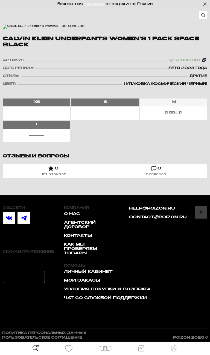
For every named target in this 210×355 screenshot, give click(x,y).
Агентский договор (80, 225)
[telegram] (24, 218)
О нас (72, 214)
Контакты (78, 236)
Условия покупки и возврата (107, 289)
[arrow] (201, 212)
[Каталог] (36, 348)
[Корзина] (141, 348)
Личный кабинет (88, 272)
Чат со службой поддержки (105, 298)
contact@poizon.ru (158, 217)
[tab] (54, 171)
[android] (24, 277)
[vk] (9, 218)
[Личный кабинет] (174, 348)
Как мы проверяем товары (80, 249)
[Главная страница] (105, 348)
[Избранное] (69, 348)
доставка (94, 4)
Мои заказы (82, 280)
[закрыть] (205, 4)
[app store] (24, 262)
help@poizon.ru (152, 208)
